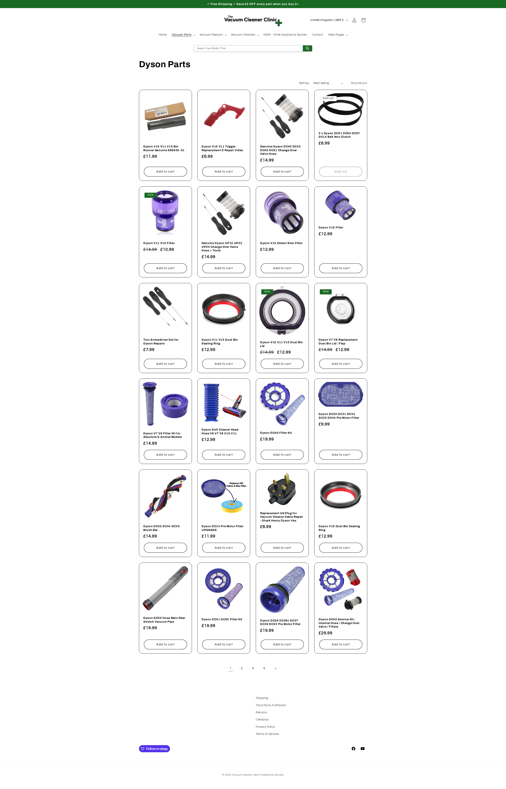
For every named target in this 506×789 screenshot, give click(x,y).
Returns (261, 712)
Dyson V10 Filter (331, 227)
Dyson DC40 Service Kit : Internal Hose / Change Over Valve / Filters (339, 623)
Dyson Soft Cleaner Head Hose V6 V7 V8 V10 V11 (220, 431)
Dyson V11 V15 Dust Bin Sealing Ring (220, 341)
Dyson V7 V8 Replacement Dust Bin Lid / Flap (338, 341)
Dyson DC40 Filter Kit (276, 433)
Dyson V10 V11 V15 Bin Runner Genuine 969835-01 (164, 148)
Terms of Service (267, 733)
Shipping (262, 698)
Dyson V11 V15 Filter (159, 243)
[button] (183, 35)
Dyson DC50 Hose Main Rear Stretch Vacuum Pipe (164, 619)
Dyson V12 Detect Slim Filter (281, 243)
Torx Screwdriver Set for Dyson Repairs (160, 341)
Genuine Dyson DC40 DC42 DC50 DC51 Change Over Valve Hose (280, 150)
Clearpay (262, 719)
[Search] (307, 48)
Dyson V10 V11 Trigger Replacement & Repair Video (222, 148)
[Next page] (275, 668)
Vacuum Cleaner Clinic (246, 775)
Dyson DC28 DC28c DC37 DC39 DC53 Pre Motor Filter (280, 622)
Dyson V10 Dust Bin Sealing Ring (339, 528)
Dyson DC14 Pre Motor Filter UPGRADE (223, 528)
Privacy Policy (265, 726)
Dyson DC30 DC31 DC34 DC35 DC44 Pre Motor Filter (339, 416)
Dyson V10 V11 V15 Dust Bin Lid (281, 344)
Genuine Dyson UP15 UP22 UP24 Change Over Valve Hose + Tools (222, 246)
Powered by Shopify (272, 775)
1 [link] (231, 668)
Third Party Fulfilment (271, 705)
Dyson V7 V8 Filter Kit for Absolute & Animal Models (162, 435)
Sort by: (304, 83)
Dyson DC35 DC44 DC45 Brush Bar (161, 528)
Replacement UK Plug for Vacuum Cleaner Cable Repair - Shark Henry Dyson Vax (281, 517)
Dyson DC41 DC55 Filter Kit (222, 619)
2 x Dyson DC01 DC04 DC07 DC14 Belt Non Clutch (339, 135)
